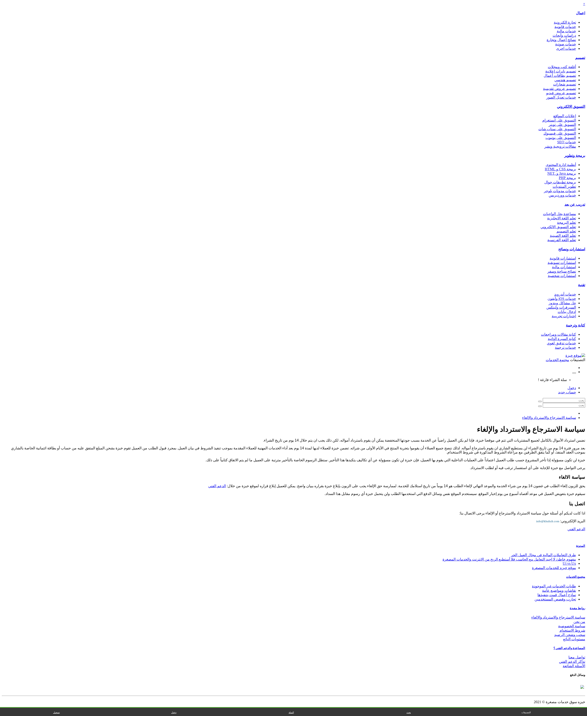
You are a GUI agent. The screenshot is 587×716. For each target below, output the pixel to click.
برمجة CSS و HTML (560, 169)
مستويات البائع (574, 639)
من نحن (579, 622)
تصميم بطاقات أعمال (560, 75)
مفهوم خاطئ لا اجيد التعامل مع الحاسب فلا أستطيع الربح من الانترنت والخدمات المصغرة (509, 559)
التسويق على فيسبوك (559, 133)
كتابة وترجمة (575, 325)
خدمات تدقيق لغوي (561, 343)
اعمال (580, 13)
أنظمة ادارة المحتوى (561, 165)
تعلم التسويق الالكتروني (558, 227)
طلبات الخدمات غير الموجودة (554, 586)
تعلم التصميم (566, 231)
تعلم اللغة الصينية (563, 236)
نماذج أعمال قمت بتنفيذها (556, 595)
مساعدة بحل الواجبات (559, 214)
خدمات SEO (566, 142)
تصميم (580, 58)
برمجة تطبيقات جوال (560, 182)
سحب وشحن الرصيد (569, 635)
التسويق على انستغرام (559, 120)
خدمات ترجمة (565, 347)
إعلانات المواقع (564, 116)
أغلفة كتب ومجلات (562, 67)
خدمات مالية (566, 31)
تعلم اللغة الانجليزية (561, 218)
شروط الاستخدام (572, 630)
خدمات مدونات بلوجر (560, 191)
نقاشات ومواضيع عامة (559, 590)
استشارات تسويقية (562, 263)
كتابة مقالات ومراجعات (558, 334)
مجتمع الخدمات (575, 576)
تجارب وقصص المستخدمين (555, 599)
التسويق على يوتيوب (560, 138)
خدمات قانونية (565, 27)
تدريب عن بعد (575, 204)
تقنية (581, 285)
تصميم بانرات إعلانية (560, 71)
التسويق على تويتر (562, 125)
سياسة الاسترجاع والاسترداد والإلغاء (549, 418)
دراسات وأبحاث (564, 35)
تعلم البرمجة (566, 222)
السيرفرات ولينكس (561, 307)
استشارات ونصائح (571, 249)
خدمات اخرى (566, 48)
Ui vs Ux (569, 563)
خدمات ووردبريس (562, 195)
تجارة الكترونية (565, 22)
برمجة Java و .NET (561, 173)
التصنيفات (526, 712)
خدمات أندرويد (565, 294)
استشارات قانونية (563, 258)
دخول (572, 388)
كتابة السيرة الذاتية (562, 339)
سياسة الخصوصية (571, 626)
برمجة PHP (567, 178)
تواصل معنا (576, 657)
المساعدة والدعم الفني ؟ (569, 648)
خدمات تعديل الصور (561, 97)
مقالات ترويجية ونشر (560, 146)
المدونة (580, 545)
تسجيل (56, 712)
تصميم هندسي (565, 80)
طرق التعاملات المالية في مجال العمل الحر (543, 555)
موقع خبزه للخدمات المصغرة (554, 568)
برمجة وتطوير (574, 156)
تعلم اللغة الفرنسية (561, 240)
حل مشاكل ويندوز (562, 303)
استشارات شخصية (562, 276)
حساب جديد (567, 392)
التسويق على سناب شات (557, 129)
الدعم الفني (217, 486)
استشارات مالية (564, 267)
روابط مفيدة (577, 608)
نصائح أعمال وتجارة (561, 40)
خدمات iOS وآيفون (562, 299)
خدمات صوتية (565, 44)
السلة (291, 712)
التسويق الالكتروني (571, 106)
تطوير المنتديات (564, 186)
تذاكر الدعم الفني (572, 661)
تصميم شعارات (564, 84)
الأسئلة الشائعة (574, 666)
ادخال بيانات (567, 312)
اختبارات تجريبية (564, 316)
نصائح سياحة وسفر (561, 271)
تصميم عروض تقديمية (559, 89)
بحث (409, 712)
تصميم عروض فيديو (561, 93)
